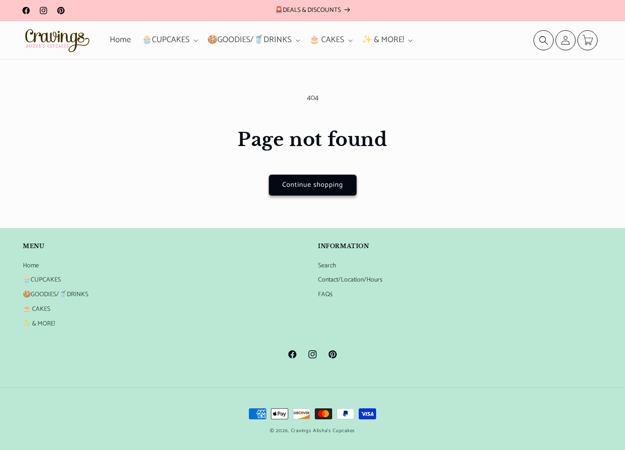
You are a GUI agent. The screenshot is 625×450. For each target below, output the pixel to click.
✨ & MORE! (39, 324)
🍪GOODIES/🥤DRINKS (55, 294)
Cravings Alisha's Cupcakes (323, 431)
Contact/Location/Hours (350, 280)
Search (327, 265)
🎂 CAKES (36, 309)
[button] (169, 40)
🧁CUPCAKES (42, 280)
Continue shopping (312, 184)
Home (31, 265)
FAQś (325, 294)
